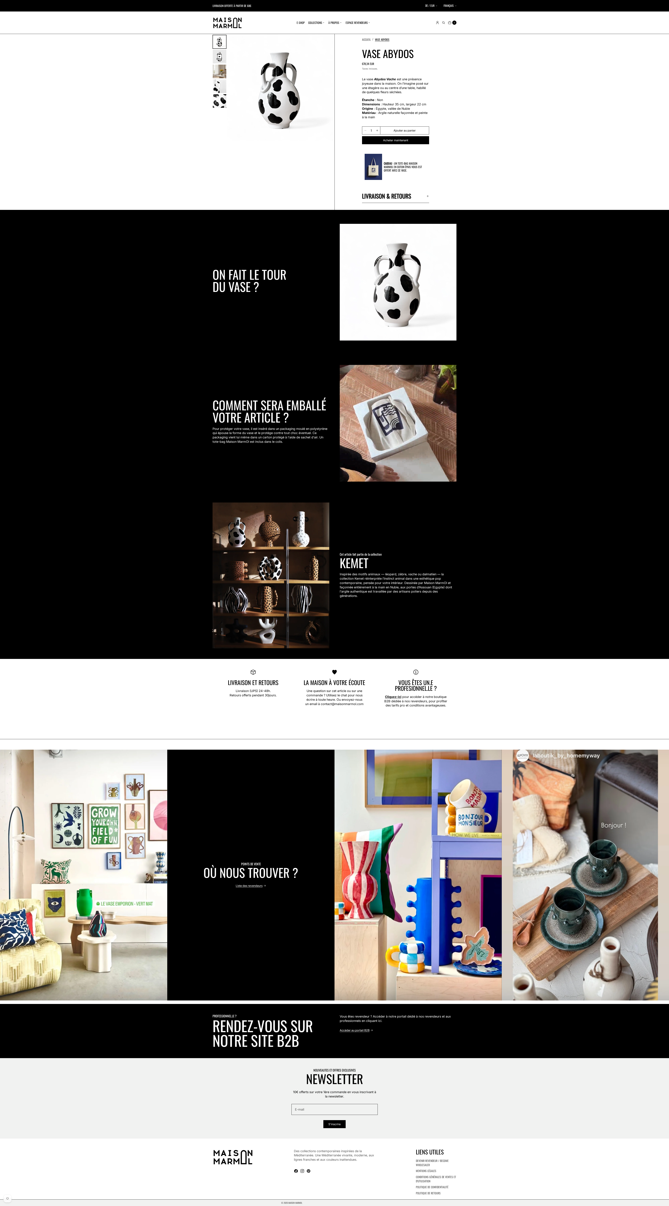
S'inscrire (334, 1124)
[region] (334, 875)
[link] (382, 39)
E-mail (299, 1109)
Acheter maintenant (395, 140)
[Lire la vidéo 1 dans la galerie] (219, 57)
